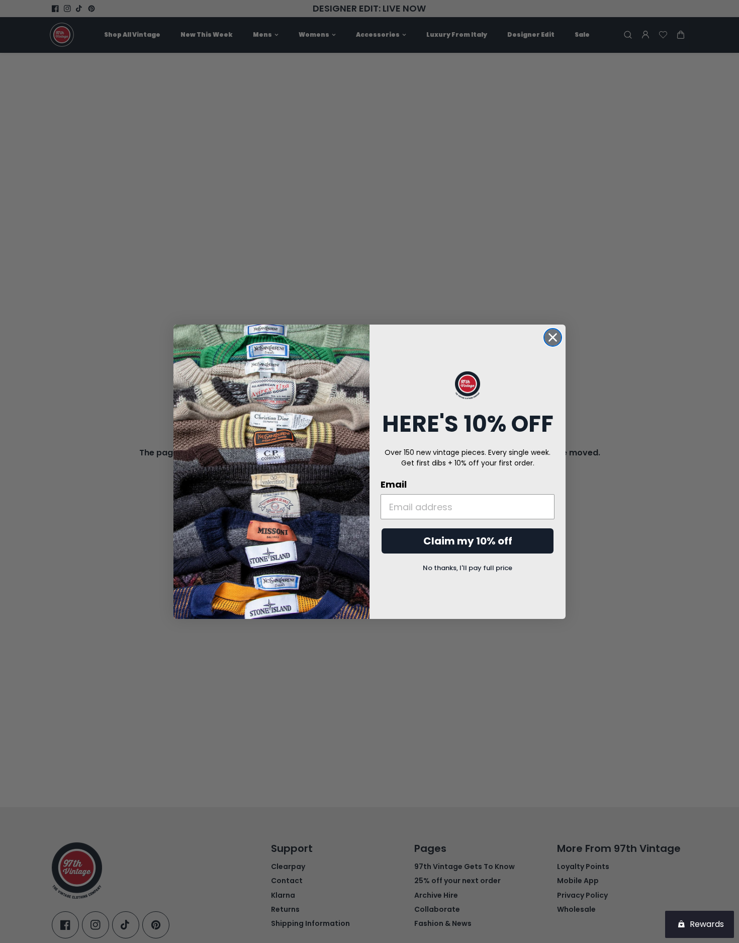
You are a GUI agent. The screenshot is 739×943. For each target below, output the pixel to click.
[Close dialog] (553, 337)
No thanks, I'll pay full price (467, 568)
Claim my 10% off (467, 541)
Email (394, 484)
